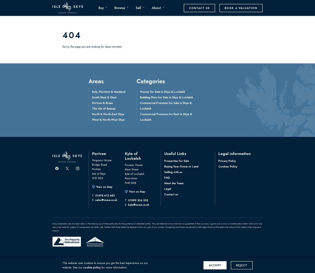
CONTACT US (199, 8)
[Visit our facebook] (57, 168)
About (156, 8)
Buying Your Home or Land (181, 166)
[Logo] (67, 7)
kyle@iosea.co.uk (138, 205)
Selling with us (173, 172)
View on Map (104, 187)
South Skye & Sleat (104, 97)
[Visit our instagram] (77, 168)
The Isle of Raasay (103, 108)
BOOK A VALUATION (241, 8)
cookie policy (92, 267)
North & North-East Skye (108, 114)
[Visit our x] (67, 168)
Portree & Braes (102, 103)
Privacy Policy (227, 161)
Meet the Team (174, 183)
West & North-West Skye (108, 120)
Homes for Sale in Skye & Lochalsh (162, 92)
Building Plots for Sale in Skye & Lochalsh (166, 97)
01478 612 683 (105, 195)
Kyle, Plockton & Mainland (108, 92)
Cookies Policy (227, 166)
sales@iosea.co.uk (106, 200)
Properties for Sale (176, 161)
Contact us (171, 194)
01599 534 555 (138, 200)
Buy (101, 8)
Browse (119, 8)
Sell (138, 8)
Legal (167, 189)
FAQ (167, 178)
